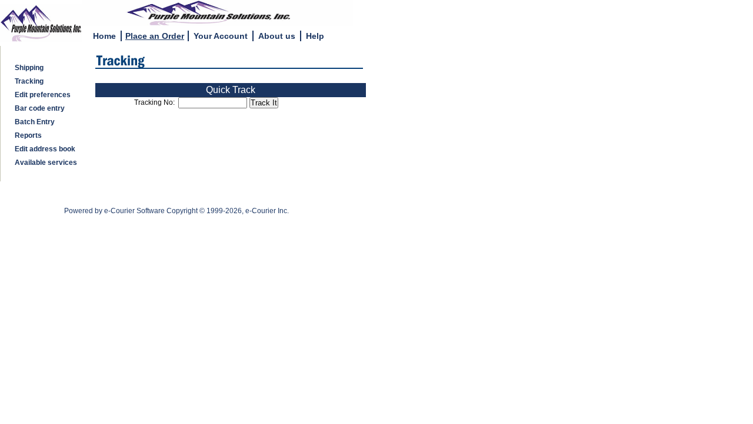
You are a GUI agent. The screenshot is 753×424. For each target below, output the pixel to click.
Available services (44, 162)
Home (104, 36)
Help (315, 36)
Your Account (221, 36)
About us (276, 36)
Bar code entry (38, 108)
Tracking (27, 81)
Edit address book (43, 149)
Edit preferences (41, 95)
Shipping (27, 68)
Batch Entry (33, 122)
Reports (26, 135)
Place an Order (154, 36)
